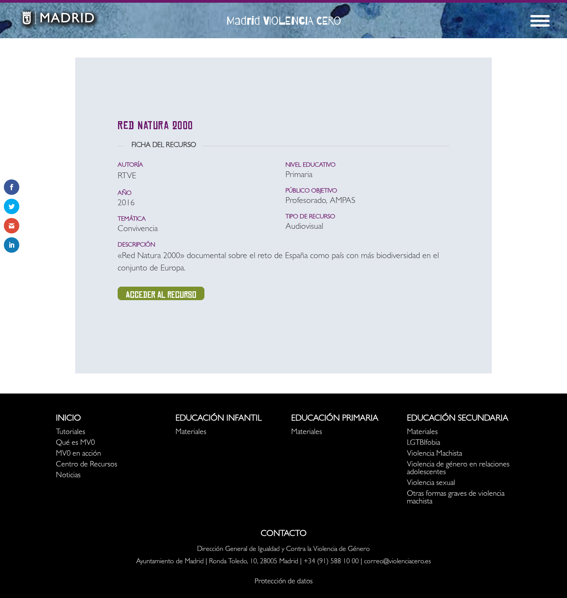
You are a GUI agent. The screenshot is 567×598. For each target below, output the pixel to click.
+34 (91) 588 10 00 (331, 562)
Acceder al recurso (161, 294)
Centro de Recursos (86, 465)
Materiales (191, 432)
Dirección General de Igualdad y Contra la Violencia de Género (283, 549)
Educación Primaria (334, 419)
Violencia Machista (434, 454)
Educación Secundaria (457, 419)
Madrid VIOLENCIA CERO (283, 20)
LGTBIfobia (423, 443)
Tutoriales (70, 432)
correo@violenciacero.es (397, 562)
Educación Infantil (219, 419)
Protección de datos (284, 582)
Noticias (68, 476)
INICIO (68, 419)
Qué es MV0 (75, 443)
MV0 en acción (78, 454)
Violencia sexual (431, 483)
